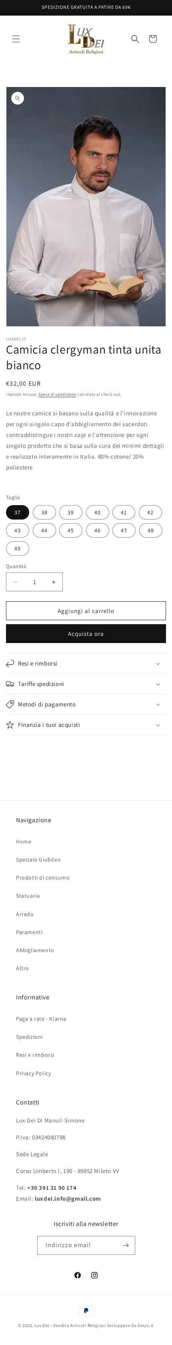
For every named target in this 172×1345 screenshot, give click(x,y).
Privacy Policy (33, 1073)
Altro (22, 968)
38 (44, 512)
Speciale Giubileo (38, 859)
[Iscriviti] (126, 1245)
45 (71, 530)
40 (97, 512)
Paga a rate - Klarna (41, 1018)
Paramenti (29, 932)
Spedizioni (29, 1036)
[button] (16, 39)
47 (124, 530)
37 (17, 512)
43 (17, 530)
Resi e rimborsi (35, 1054)
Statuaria (28, 895)
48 (151, 530)
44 (44, 530)
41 (124, 512)
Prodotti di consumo (43, 877)
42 (150, 512)
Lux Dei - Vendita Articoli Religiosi (70, 1325)
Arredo (25, 914)
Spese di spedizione (57, 394)
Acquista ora (86, 633)
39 (71, 512)
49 (17, 548)
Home (23, 841)
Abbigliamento (35, 950)
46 (97, 530)
